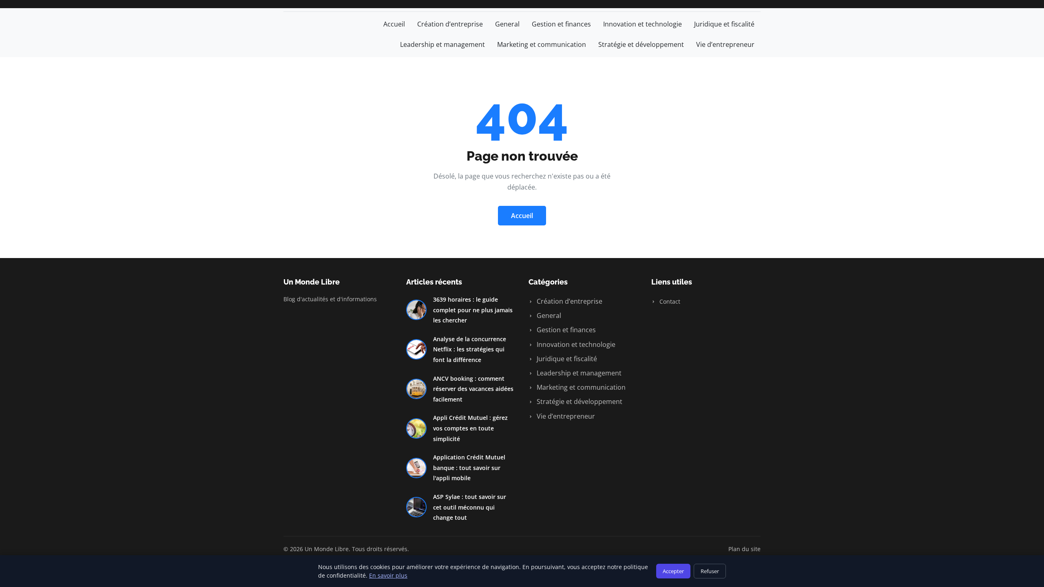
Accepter (673, 571)
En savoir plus (388, 575)
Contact (669, 301)
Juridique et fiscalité (724, 24)
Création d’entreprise (450, 24)
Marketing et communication (541, 44)
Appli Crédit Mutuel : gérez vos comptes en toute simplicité (470, 428)
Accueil (394, 24)
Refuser (710, 571)
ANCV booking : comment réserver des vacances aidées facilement (473, 389)
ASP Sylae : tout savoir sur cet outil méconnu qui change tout (469, 507)
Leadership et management (442, 44)
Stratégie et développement (641, 44)
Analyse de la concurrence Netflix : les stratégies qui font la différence (469, 349)
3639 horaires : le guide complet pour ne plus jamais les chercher (473, 310)
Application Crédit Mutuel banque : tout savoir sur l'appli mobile (469, 467)
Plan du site (744, 549)
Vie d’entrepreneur (725, 44)
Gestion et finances (561, 24)
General (507, 24)
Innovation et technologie (642, 24)
